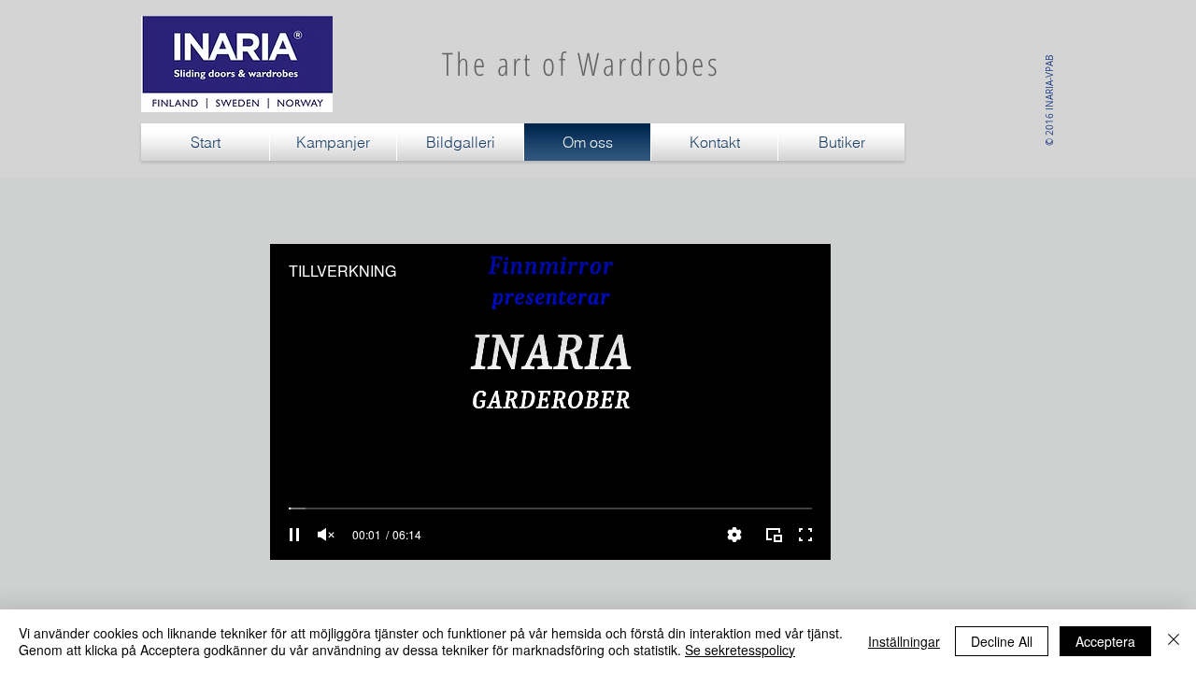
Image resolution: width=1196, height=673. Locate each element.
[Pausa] (294, 535)
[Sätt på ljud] (326, 535)
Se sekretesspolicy (740, 649)
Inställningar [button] (904, 641)
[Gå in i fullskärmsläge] (805, 535)
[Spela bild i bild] (774, 535)
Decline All (1001, 641)
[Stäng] (1173, 641)
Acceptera (1105, 641)
